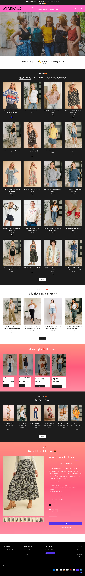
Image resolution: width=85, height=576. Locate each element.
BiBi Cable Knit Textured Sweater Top (52, 110)
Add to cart (65, 520)
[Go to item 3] (13, 519)
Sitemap (79, 552)
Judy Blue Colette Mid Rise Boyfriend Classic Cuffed (52, 229)
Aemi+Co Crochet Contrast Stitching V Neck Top (11, 229)
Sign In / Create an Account (9, 550)
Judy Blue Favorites (56, 77)
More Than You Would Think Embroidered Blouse (32, 229)
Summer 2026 (57, 7)
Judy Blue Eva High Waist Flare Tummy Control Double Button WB (73, 269)
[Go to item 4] (17, 519)
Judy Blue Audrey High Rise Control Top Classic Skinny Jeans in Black (32, 327)
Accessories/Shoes (53, 9)
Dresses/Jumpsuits (42, 9)
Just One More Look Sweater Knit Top (52, 150)
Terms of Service (28, 561)
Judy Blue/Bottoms (47, 7)
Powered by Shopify (12, 571)
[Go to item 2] (9, 519)
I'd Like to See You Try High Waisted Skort (73, 151)
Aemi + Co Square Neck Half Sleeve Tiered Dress (11, 190)
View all (42, 279)
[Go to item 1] (5, 519)
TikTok (78, 556)
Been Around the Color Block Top (22, 424)
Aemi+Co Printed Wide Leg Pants (32, 189)
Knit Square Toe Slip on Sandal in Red (73, 229)
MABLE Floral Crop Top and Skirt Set (32, 268)
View (6, 385)
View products (40, 386)
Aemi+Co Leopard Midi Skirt (61, 457)
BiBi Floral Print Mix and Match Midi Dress (49, 424)
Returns (26, 554)
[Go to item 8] (33, 519)
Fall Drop (38, 7)
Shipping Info (27, 550)
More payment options (65, 527)
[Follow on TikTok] (10, 565)
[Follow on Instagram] (6, 565)
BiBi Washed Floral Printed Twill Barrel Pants (8, 425)
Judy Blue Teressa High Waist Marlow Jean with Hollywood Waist (73, 327)
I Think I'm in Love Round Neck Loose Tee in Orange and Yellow (76, 425)
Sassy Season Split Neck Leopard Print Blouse (12, 269)
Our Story (79, 550)
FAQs (25, 556)
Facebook (79, 554)
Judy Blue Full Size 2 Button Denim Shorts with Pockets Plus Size (53, 327)
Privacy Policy (27, 559)
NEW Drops (30, 7)
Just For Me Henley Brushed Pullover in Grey (52, 190)
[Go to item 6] (25, 519)
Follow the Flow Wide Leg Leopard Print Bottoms (12, 151)
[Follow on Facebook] (3, 565)
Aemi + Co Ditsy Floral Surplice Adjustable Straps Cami (32, 151)
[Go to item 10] (41, 519)
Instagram (79, 559)
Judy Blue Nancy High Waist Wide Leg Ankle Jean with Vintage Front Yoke (12, 328)
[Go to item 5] (21, 519)
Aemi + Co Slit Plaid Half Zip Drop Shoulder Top (73, 111)
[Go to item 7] (29, 519)
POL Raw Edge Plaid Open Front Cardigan (52, 268)
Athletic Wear (66, 7)
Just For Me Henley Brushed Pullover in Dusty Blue (73, 190)
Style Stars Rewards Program (31, 552)
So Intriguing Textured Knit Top (32, 111)
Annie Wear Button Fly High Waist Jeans (35, 424)
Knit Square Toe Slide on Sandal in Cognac (63, 424)
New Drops (25, 77)
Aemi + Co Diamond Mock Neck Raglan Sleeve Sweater (11, 111)
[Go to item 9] (37, 519)
